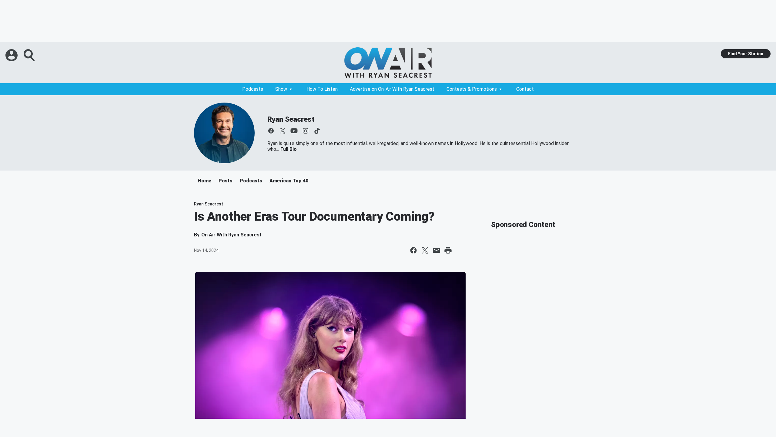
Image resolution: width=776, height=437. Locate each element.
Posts (225, 181)
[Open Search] (30, 55)
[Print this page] (448, 250)
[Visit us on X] (282, 130)
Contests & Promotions (472, 89)
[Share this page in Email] (436, 250)
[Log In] (12, 55)
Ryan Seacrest (291, 119)
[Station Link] (388, 62)
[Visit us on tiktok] (317, 130)
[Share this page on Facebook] (413, 250)
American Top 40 (288, 181)
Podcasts (252, 89)
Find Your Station (745, 53)
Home (204, 181)
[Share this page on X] (425, 250)
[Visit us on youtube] (294, 130)
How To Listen (322, 89)
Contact (525, 89)
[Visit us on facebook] (271, 130)
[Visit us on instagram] (305, 130)
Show (281, 89)
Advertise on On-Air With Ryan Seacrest (392, 89)
